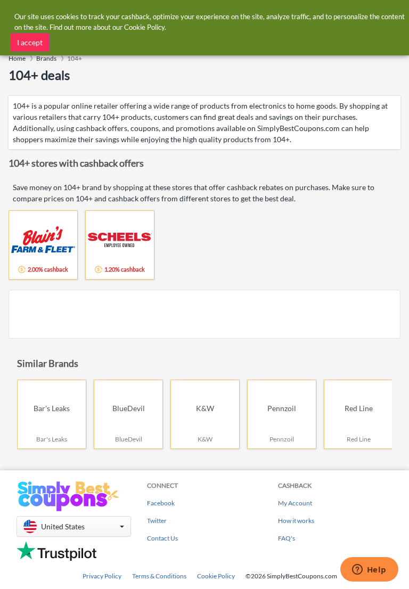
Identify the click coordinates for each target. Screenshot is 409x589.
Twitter (157, 521)
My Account (295, 503)
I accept (30, 42)
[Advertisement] (204, 314)
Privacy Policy (102, 576)
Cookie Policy (216, 576)
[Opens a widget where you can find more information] (369, 570)
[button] (74, 526)
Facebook (161, 503)
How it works (296, 521)
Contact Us (162, 538)
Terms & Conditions (159, 576)
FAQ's (286, 538)
